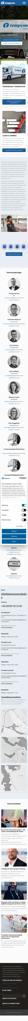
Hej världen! (4, 1001)
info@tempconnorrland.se (14, 595)
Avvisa (14, 541)
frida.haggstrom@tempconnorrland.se (14, 427)
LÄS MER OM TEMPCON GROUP (11, 40)
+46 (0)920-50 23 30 (9, 673)
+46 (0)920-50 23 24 (14, 377)
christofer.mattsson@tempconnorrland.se (14, 323)
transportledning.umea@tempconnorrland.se (14, 453)
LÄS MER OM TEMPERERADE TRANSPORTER (14, 101)
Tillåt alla (14, 531)
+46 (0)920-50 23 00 (11, 606)
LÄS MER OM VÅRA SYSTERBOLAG (12, 43)
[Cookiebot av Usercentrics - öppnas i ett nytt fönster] (19, 478)
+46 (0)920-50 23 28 (14, 352)
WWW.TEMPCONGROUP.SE (9, 983)
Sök (2, 993)
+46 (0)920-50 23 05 (14, 552)
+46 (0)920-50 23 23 (14, 326)
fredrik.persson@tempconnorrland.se (14, 298)
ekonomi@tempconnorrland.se (14, 576)
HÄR (2, 699)
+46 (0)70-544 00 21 (14, 300)
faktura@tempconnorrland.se (14, 550)
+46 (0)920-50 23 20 (9, 645)
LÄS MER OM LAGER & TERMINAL (14, 150)
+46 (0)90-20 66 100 (14, 429)
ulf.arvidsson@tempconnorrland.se (14, 349)
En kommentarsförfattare (6, 1006)
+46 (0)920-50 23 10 (14, 455)
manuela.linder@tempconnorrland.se (14, 401)
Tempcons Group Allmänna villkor (10, 987)
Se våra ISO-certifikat (14, 254)
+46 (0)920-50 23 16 (14, 403)
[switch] (24, 510)
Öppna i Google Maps (6, 627)
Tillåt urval (14, 536)
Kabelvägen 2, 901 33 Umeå (14, 554)
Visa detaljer (19, 526)
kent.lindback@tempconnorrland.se (14, 375)
